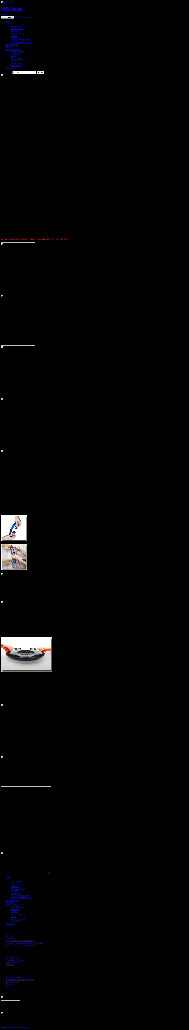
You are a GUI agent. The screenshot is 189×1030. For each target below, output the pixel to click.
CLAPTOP (16, 26)
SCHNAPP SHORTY (20, 40)
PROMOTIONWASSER (21, 42)
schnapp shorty (17, 59)
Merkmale (10, 936)
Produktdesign (12, 45)
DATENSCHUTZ (13, 977)
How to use (11, 938)
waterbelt (15, 54)
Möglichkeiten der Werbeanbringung (21, 940)
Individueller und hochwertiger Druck (21, 945)
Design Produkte (18, 63)
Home (8, 22)
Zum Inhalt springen (23, 17)
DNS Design (11, 8)
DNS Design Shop (13, 49)
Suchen (4, 15)
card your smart (17, 52)
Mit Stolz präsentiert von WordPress (15, 1028)
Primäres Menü (7, 17)
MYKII (14, 35)
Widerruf (9, 984)
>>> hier (47, 873)
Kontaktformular (13, 962)
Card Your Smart (18, 33)
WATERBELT (17, 29)
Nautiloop (15, 31)
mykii (13, 61)
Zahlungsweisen (12, 958)
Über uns (10, 47)
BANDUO (15, 38)
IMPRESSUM (12, 982)
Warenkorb (10, 68)
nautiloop (15, 56)
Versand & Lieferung (14, 960)
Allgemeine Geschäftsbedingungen (20, 979)
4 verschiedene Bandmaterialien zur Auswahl (24, 943)
